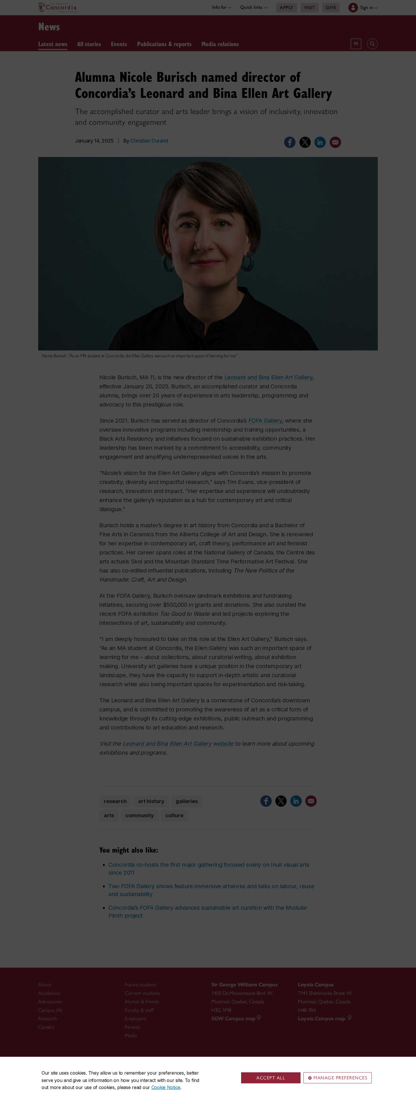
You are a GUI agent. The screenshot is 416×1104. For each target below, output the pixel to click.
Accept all (270, 1078)
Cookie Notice (165, 1087)
